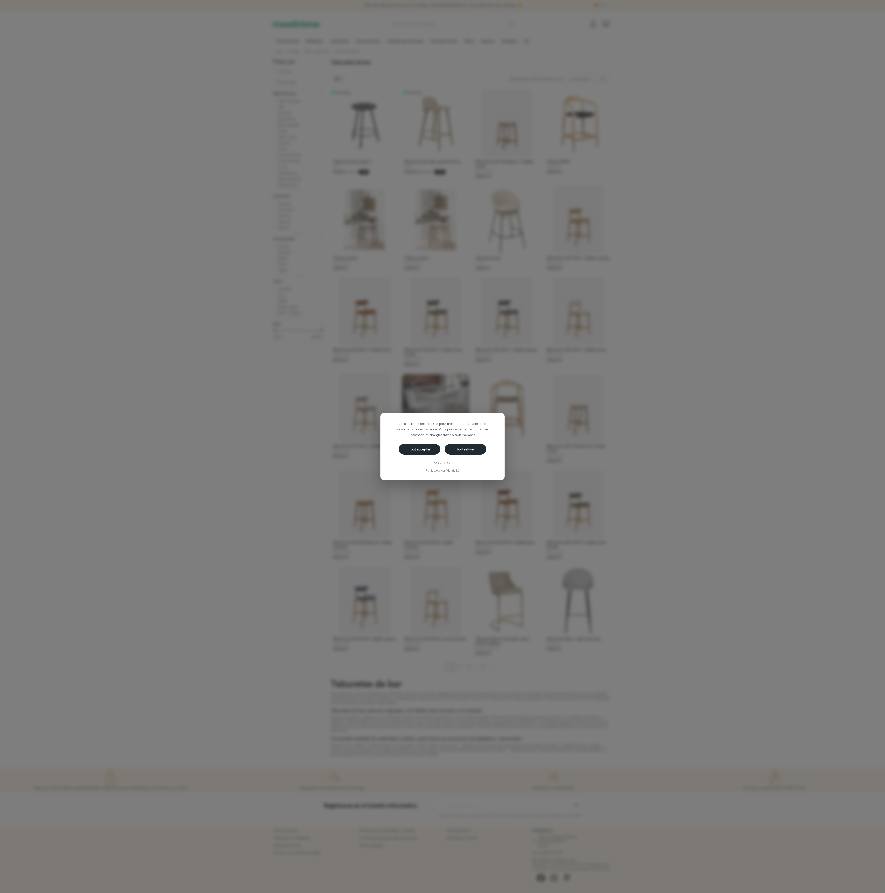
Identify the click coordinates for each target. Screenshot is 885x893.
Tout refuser (465, 449)
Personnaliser (442, 462)
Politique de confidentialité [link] (442, 470)
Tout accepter (419, 449)
